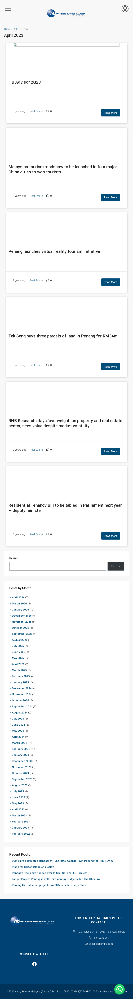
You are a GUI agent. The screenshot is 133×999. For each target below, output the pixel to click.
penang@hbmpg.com (101, 943)
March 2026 (19, 603)
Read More (110, 112)
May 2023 (18, 803)
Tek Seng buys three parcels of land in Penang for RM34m (62, 335)
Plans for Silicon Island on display (33, 867)
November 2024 (22, 694)
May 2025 (18, 658)
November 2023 (22, 767)
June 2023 (18, 797)
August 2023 (20, 785)
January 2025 (20, 682)
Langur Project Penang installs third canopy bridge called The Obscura (56, 879)
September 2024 (22, 706)
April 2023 (18, 809)
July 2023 (18, 791)
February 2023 (21, 821)
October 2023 (20, 773)
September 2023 (22, 779)
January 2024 (20, 755)
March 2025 (19, 670)
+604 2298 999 (101, 937)
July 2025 (18, 646)
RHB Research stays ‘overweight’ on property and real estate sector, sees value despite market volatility (65, 423)
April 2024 (18, 736)
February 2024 (21, 749)
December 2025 (22, 615)
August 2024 (20, 712)
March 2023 (19, 815)
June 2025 (18, 652)
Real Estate (36, 111)
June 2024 (18, 724)
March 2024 (19, 742)
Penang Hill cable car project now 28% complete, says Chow (49, 885)
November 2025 (22, 621)
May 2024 (18, 730)
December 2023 (22, 761)
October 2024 (20, 700)
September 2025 (22, 633)
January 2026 (20, 609)
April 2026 (18, 597)
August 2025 (20, 639)
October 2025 (20, 627)
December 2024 (22, 688)
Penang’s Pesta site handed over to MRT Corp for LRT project (49, 873)
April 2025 (18, 664)
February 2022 (21, 833)
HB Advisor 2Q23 (24, 82)
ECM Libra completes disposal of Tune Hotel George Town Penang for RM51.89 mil (63, 860)
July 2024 (18, 718)
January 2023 (20, 827)
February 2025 (21, 676)
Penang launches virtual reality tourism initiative (54, 251)
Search (13, 558)
